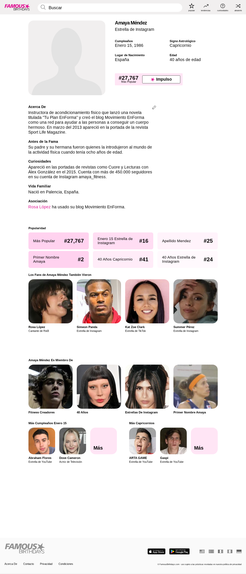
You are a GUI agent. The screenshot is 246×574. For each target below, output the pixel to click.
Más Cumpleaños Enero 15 (47, 423)
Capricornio (180, 45)
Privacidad (46, 563)
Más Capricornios (141, 423)
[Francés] (220, 551)
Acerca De (11, 563)
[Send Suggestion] (154, 108)
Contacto (28, 563)
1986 (138, 45)
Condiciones (66, 563)
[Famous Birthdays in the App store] (156, 551)
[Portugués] (211, 551)
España (122, 59)
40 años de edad (185, 59)
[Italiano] (229, 551)
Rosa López (39, 207)
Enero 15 (123, 45)
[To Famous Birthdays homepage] (17, 7)
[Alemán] (238, 551)
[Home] (63, 548)
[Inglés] (202, 551)
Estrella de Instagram (134, 29)
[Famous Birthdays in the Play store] (179, 551)
